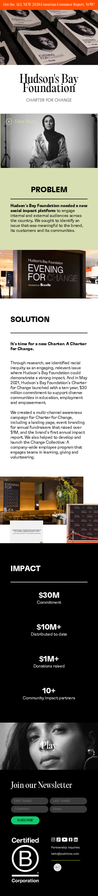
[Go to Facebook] (70, 840)
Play (49, 746)
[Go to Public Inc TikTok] (58, 840)
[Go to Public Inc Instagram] (53, 840)
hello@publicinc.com (65, 853)
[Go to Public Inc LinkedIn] (76, 840)
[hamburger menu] (92, 16)
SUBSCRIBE (25, 820)
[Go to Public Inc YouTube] (64, 840)
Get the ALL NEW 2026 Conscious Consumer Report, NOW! (49, 5)
